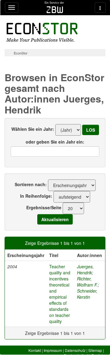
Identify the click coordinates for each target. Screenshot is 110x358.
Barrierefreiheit (76, 355)
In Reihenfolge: (36, 196)
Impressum (53, 350)
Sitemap (95, 350)
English (97, 355)
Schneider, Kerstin (87, 294)
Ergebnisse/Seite (43, 207)
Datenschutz (75, 350)
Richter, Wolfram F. (87, 282)
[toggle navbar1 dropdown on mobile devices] (11, 7)
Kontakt (34, 350)
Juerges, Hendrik (85, 269)
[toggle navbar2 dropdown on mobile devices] (100, 7)
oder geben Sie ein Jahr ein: (55, 142)
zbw (55, 10)
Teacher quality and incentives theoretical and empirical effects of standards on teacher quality (59, 293)
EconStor (21, 52)
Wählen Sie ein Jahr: (32, 129)
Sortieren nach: (31, 184)
